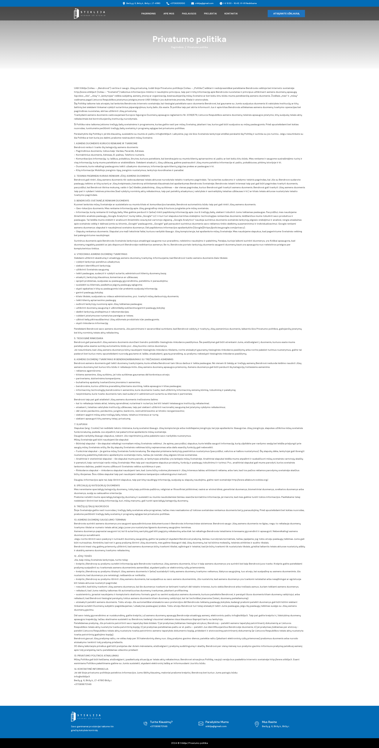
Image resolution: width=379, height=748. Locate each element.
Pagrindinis (177, 47)
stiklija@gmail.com (216, 726)
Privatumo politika (198, 743)
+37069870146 (158, 726)
